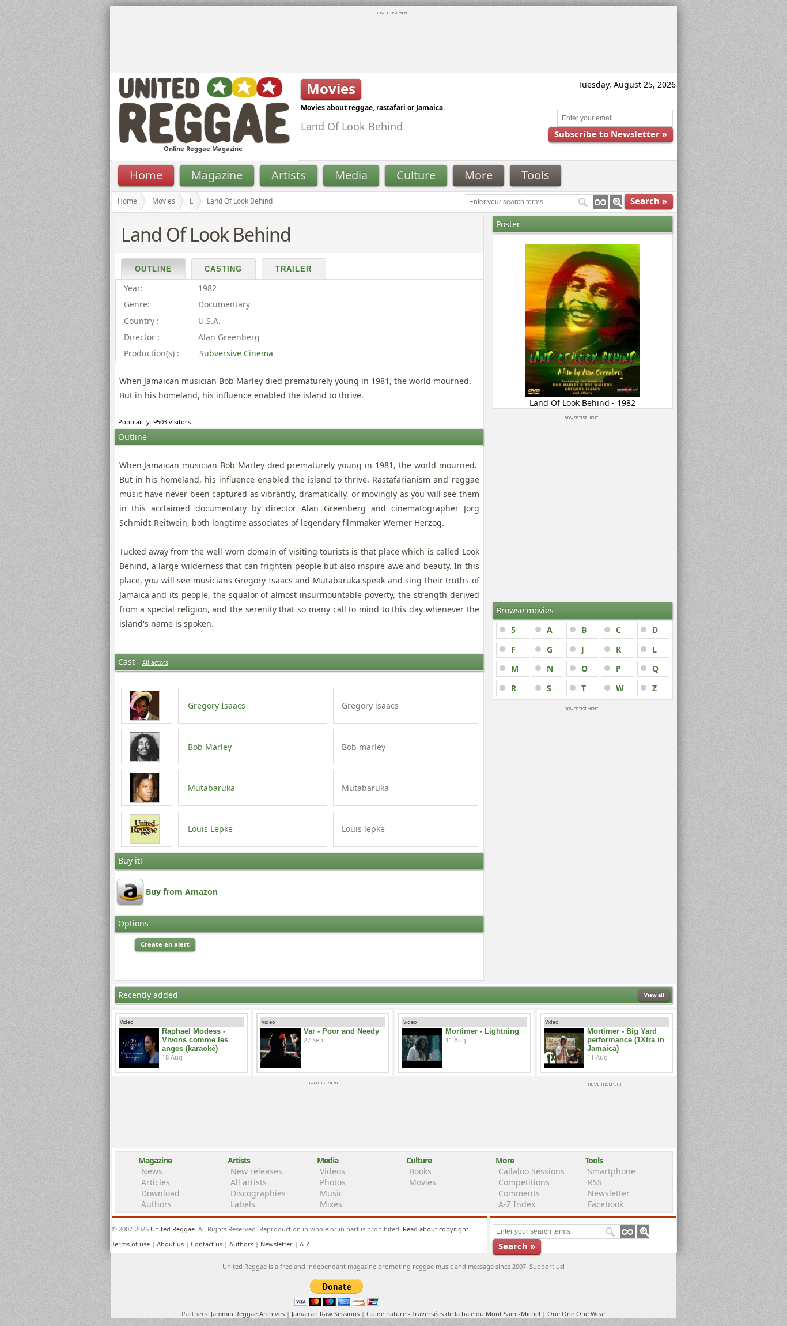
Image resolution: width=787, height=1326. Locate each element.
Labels (242, 1204)
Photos (333, 1182)
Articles (155, 1182)
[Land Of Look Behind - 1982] (582, 394)
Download (160, 1193)
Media (351, 175)
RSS (595, 1182)
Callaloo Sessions (531, 1171)
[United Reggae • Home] (204, 140)
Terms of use (131, 1244)
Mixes (331, 1204)
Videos (332, 1171)
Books (420, 1171)
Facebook (605, 1204)
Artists (288, 175)
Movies (163, 201)
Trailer (293, 269)
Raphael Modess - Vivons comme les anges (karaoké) (195, 1040)
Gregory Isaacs (216, 705)
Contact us (206, 1244)
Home (146, 175)
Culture (416, 175)
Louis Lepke (210, 828)
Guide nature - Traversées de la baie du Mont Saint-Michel (453, 1313)
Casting (223, 269)
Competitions (524, 1182)
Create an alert (165, 944)
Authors (156, 1204)
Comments (519, 1193)
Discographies (258, 1193)
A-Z (304, 1244)
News (151, 1171)
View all (654, 995)
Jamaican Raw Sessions (326, 1313)
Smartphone (611, 1171)
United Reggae (172, 1229)
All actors (155, 662)
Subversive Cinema (236, 353)
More (478, 175)
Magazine (217, 175)
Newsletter (609, 1193)
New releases (256, 1171)
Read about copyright (435, 1229)
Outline (153, 269)
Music (331, 1193)
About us (170, 1244)
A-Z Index (516, 1204)
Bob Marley (210, 746)
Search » (648, 200)
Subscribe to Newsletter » (610, 134)
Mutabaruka (211, 787)
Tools (535, 175)
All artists (248, 1182)
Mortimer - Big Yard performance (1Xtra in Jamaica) (625, 1040)
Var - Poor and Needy (341, 1031)
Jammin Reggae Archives (248, 1313)
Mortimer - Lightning (482, 1031)
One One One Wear (576, 1313)
